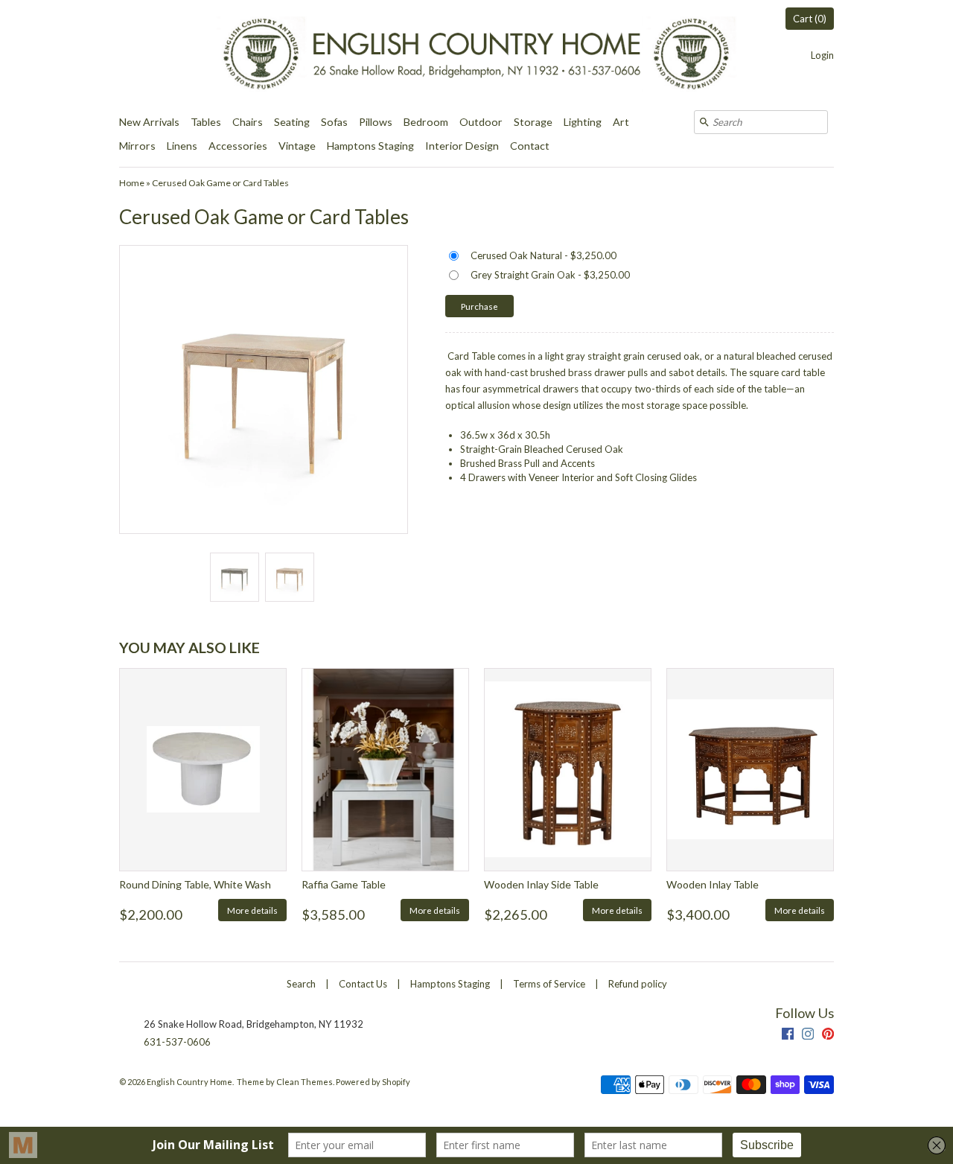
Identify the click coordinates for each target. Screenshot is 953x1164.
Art (621, 121)
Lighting (583, 121)
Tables (206, 121)
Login (822, 55)
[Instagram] (808, 1035)
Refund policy (637, 984)
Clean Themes (304, 1082)
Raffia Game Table (344, 884)
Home (131, 182)
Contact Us (363, 984)
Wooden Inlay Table (712, 884)
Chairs (247, 121)
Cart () (809, 19)
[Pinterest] (828, 1035)
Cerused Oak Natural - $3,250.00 (543, 255)
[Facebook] (788, 1035)
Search (301, 984)
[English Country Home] (476, 55)
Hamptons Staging (370, 145)
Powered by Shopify (373, 1082)
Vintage (297, 145)
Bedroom (426, 121)
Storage (533, 121)
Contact (529, 145)
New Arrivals (149, 121)
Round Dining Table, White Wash (195, 884)
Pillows (375, 121)
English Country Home (189, 1082)
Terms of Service (549, 984)
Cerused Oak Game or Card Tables (220, 182)
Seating (292, 121)
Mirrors (137, 145)
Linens (182, 145)
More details (252, 910)
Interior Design (462, 145)
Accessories (237, 145)
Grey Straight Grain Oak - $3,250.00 (550, 275)
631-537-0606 (177, 1042)
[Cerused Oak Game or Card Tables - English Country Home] (234, 577)
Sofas (334, 121)
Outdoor (481, 121)
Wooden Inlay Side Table (541, 884)
